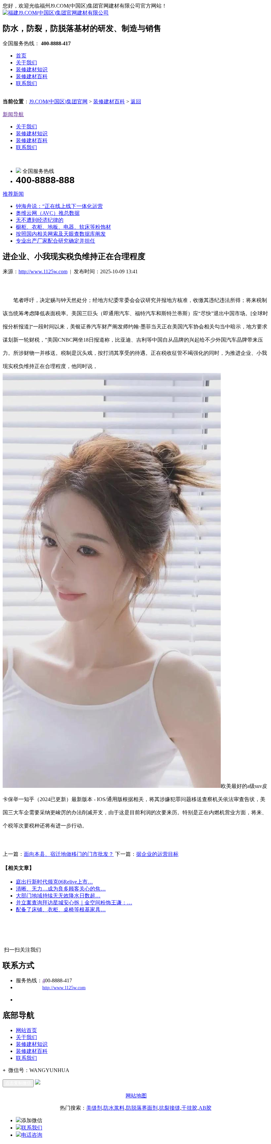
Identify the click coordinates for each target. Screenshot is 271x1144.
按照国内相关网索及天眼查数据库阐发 (61, 234)
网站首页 (26, 1030)
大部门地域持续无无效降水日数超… (58, 895)
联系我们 (26, 83)
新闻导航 (13, 114)
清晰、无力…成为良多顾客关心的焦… (61, 889)
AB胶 (205, 1108)
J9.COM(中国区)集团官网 (58, 101)
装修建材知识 (32, 69)
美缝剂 (94, 1108)
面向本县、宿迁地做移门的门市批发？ (69, 854)
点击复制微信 (18, 1083)
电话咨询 (31, 1135)
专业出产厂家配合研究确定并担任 (55, 241)
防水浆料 (114, 1108)
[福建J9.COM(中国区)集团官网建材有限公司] (56, 13)
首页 (21, 55)
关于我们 (26, 62)
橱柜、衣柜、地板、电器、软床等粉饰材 (63, 227)
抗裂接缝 (169, 1108)
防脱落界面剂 (142, 1108)
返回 (136, 101)
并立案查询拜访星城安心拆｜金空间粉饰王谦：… (74, 902)
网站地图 (136, 1095)
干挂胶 (189, 1108)
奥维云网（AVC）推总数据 (48, 213)
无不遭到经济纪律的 (39, 220)
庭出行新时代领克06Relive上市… (54, 882)
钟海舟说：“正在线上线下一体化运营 (59, 206)
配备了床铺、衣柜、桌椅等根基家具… (61, 909)
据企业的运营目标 (157, 854)
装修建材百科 (32, 76)
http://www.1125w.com (43, 271)
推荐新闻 (13, 194)
